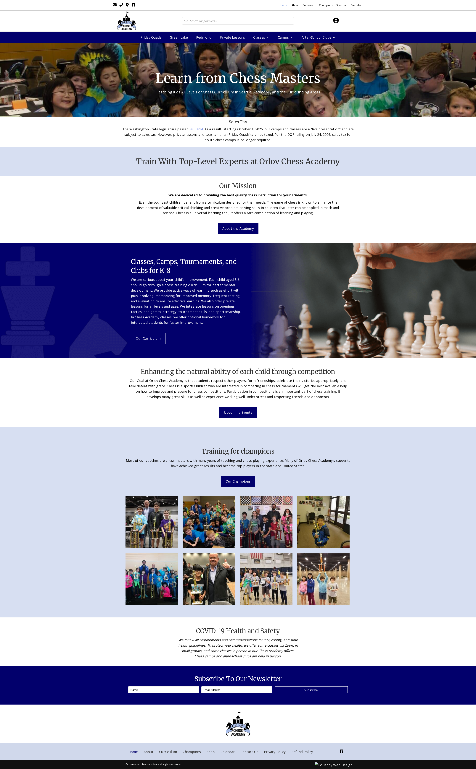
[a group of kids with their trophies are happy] (152, 579)
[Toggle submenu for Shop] (345, 5)
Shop (211, 751)
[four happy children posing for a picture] (323, 579)
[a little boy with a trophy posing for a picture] (323, 522)
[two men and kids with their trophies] (266, 522)
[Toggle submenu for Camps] (291, 37)
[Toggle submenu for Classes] (267, 37)
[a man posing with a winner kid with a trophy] (209, 579)
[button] (238, 228)
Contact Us (249, 751)
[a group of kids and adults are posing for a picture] (209, 522)
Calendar (228, 751)
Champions (192, 751)
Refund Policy (302, 751)
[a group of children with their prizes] (266, 579)
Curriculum (168, 751)
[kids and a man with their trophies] (152, 522)
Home (133, 751)
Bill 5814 (196, 129)
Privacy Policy (275, 751)
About (148, 751)
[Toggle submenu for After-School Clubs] (334, 37)
